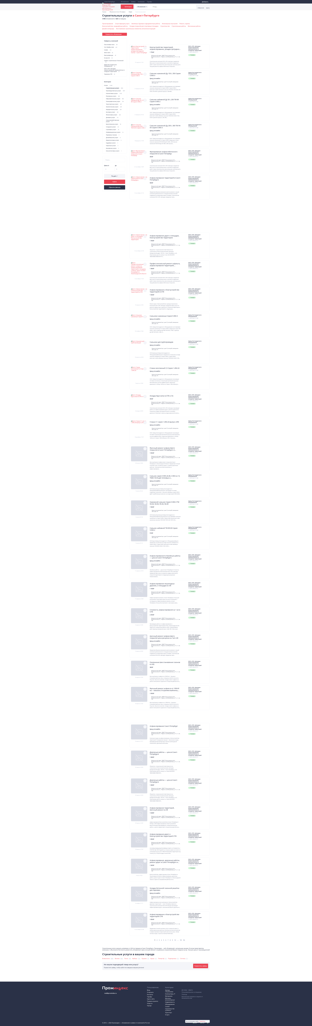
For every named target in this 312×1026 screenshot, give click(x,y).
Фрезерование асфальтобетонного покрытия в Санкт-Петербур (163, 153)
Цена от (106, 165)
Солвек (107, 50)
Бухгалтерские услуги (113, 124)
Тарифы (149, 2)
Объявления (125, 2)
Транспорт (168, 1012)
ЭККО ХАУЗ (108, 52)
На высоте (108, 58)
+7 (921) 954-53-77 (193, 52)
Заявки (133, 2)
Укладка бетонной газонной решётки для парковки (164, 889)
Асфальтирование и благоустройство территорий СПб (164, 915)
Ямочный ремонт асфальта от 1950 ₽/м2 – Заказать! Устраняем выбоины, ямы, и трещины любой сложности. (164, 689)
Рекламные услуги (113, 96)
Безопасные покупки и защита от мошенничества (192, 997)
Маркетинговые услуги (113, 140)
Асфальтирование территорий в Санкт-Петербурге (165, 179)
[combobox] (170, 7)
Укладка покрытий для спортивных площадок (144, 26)
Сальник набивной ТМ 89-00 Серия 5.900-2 (163, 529)
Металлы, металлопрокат (170, 999)
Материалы (168, 996)
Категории (128, 7)
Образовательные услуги (115, 98)
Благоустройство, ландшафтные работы (115, 26)
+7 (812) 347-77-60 (193, 75)
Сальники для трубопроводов (161, 342)
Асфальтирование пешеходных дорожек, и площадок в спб (162, 585)
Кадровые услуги (112, 143)
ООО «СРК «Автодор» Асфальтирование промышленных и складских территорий (114, 70)
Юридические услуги (113, 109)
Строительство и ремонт (169, 1009)
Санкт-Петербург (109, 2)
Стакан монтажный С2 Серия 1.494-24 (164, 368)
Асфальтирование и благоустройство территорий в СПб (164, 291)
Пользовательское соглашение (192, 992)
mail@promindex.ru (110, 993)
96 (184, 940)
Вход (148, 990)
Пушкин (144, 958)
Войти (208, 8)
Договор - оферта (187, 990)
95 (181, 940)
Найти (115, 182)
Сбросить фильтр (114, 187)
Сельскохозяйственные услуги (112, 121)
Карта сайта (151, 999)
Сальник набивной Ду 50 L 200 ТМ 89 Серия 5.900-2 (164, 101)
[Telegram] (106, 996)
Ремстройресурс (110, 55)
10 (175, 940)
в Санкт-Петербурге (146, 15)
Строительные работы (179, 26)
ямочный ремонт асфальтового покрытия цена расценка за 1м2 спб (164, 637)
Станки (167, 1006)
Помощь (184, 994)
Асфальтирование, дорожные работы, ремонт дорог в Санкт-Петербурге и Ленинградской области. (165, 861)
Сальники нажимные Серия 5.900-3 (164, 316)
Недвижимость (170, 1002)
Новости (149, 1003)
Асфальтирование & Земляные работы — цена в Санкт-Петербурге (165, 557)
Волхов (117, 958)
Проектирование (107, 23)
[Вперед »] (187, 940)
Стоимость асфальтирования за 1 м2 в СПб (165, 611)
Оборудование (170, 1004)
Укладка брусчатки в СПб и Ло (161, 396)
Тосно (126, 958)
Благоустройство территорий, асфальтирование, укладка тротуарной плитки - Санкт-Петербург (165, 48)
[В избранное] (145, 48)
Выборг (135, 958)
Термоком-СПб (109, 74)
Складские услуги (112, 127)
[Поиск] (193, 7)
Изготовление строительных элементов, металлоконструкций (135, 28)
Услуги (108, 85)
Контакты (150, 994)
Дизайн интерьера (108, 28)
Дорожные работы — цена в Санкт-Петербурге (163, 753)
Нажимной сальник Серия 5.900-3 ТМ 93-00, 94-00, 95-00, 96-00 (164, 503)
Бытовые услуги (112, 112)
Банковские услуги (112, 148)
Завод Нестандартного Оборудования (110, 65)
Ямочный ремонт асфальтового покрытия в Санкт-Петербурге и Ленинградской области (162, 449)
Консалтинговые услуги (114, 151)
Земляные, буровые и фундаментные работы (145, 23)
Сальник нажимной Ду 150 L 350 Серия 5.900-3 (165, 74)
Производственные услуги (115, 91)
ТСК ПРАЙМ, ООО (110, 47)
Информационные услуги (114, 132)
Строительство (165, 26)
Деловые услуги (112, 117)
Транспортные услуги (114, 104)
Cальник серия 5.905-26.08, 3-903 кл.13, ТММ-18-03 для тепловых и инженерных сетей (165, 477)
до (116, 165)
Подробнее (202, 1021)
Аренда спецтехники (169, 991)
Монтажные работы (194, 26)
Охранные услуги (112, 145)
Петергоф (161, 958)
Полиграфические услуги (115, 101)
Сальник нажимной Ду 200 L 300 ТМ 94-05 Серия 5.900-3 (165, 127)
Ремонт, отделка (184, 23)
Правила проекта (152, 1001)
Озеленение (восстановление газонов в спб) (165, 663)
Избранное (201, 8)
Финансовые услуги (113, 115)
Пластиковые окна (111, 44)
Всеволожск (106, 958)
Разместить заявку (200, 966)
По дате (113, 176)
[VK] (103, 996)
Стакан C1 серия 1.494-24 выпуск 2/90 (164, 422)
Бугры (152, 958)
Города (149, 1006)
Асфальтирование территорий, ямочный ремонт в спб (162, 809)
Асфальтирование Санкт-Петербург (164, 726)
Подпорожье (172, 958)
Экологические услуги (114, 107)
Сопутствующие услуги (122, 23)
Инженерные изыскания (169, 23)
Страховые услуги (112, 129)
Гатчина (183, 958)
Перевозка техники (112, 135)
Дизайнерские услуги (113, 137)
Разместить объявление (114, 34)
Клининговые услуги (114, 93)
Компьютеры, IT (170, 994)
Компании (141, 2)
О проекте (150, 992)
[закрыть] (208, 1021)
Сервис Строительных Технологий (113, 61)
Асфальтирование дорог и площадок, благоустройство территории (164, 237)
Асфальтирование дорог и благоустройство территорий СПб (163, 835)
